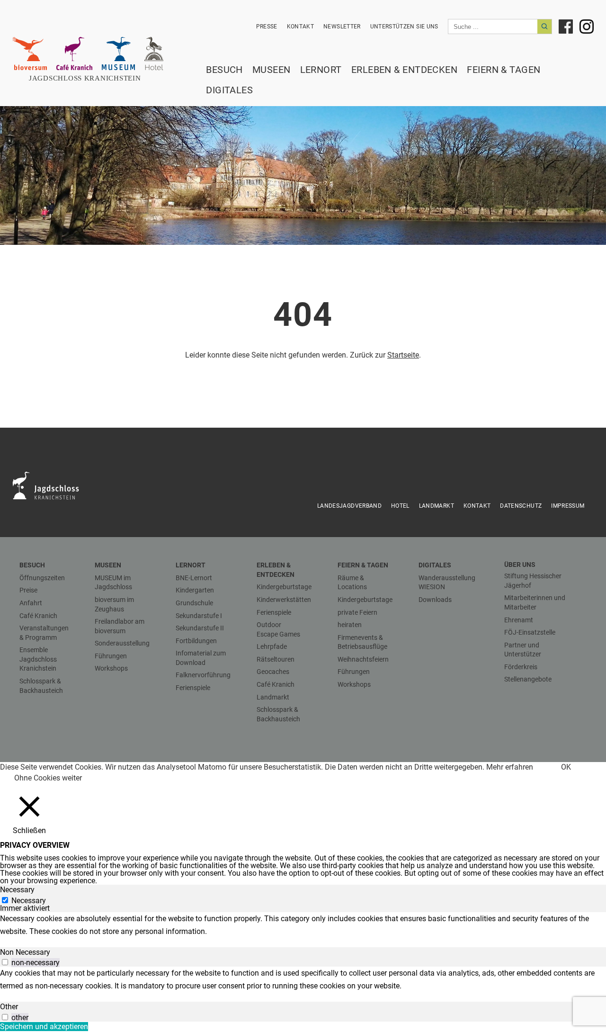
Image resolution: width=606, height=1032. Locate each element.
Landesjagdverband (349, 506)
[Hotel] (153, 53)
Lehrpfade (272, 646)
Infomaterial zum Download (201, 657)
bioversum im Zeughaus (114, 604)
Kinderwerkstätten (284, 599)
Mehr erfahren (509, 767)
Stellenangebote (528, 679)
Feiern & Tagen (503, 69)
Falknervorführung (203, 675)
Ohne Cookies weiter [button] (48, 777)
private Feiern (357, 612)
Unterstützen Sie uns (404, 26)
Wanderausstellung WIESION (447, 582)
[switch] (5, 962)
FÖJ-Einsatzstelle (529, 632)
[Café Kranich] (74, 53)
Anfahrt (30, 603)
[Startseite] (90, 78)
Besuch (224, 69)
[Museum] (118, 53)
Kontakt (300, 26)
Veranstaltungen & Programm (44, 632)
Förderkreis (520, 667)
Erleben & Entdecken (404, 69)
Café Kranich (38, 615)
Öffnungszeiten (42, 578)
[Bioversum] (29, 53)
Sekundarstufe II (200, 628)
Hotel (400, 506)
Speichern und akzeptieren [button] (44, 1026)
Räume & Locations (352, 582)
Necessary (28, 900)
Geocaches (273, 671)
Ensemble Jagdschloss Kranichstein (38, 659)
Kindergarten (195, 590)
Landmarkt (436, 506)
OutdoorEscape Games (278, 629)
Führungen (111, 656)
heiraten (350, 624)
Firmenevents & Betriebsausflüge (362, 642)
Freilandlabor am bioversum (119, 626)
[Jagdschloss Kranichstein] (51, 485)
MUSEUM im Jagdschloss (113, 582)
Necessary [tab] (17, 889)
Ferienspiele (193, 687)
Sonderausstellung (122, 643)
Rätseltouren (275, 659)
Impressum (567, 506)
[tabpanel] (303, 925)
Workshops (111, 668)
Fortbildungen (196, 641)
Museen (271, 69)
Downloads (435, 599)
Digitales (229, 90)
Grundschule (194, 603)
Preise (28, 590)
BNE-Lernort (194, 578)
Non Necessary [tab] (25, 952)
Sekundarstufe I (199, 615)
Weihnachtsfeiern (363, 659)
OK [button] (566, 767)
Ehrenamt (518, 620)
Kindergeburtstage (284, 587)
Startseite (403, 354)
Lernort (321, 69)
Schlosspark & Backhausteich (41, 685)
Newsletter (342, 26)
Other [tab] (9, 1006)
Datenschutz (521, 506)
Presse (266, 26)
